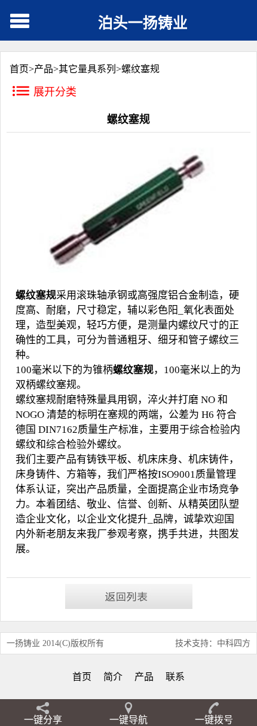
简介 (113, 677)
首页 (81, 677)
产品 (43, 69)
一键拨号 (214, 720)
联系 (175, 677)
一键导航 (128, 720)
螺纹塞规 (140, 69)
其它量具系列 (87, 69)
